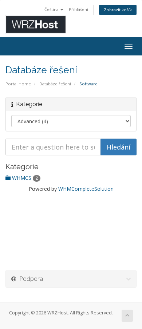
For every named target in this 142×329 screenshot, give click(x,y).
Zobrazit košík (118, 9)
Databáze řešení (55, 83)
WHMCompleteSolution (86, 188)
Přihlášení (78, 9)
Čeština (52, 9)
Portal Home (18, 83)
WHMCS (24, 177)
